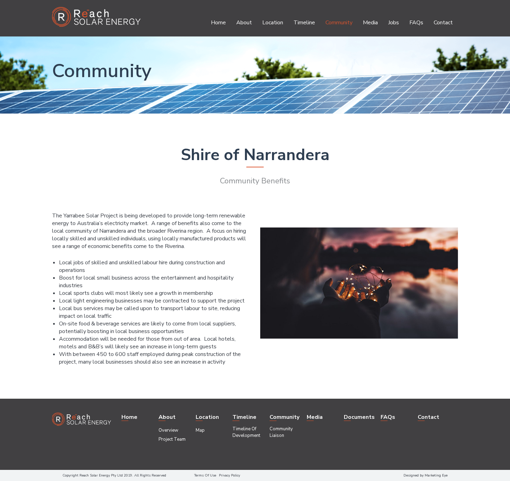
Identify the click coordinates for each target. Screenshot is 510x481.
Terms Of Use (205, 475)
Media (370, 22)
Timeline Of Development (246, 432)
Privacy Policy (229, 475)
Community (338, 22)
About (244, 22)
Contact (443, 22)
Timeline (304, 22)
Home (218, 22)
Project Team (172, 439)
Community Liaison (281, 432)
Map (200, 430)
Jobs (393, 22)
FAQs (416, 22)
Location (272, 22)
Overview (168, 430)
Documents (359, 417)
